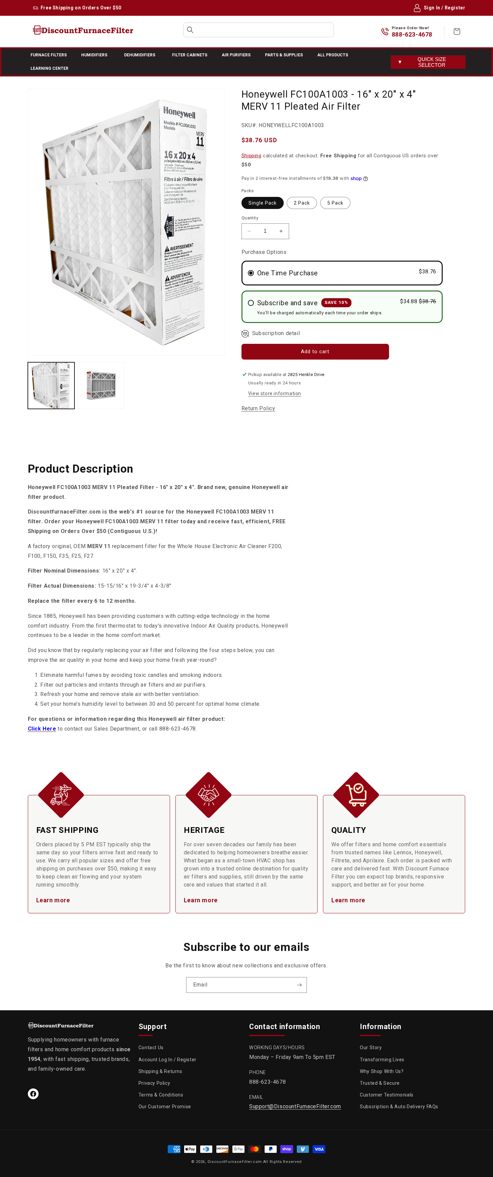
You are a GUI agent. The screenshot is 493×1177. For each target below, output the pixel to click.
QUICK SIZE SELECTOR (421, 62)
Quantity (249, 217)
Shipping (251, 156)
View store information (274, 393)
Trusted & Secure (380, 1083)
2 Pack (302, 203)
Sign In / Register (444, 7)
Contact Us (151, 1047)
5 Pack (335, 203)
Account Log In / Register (168, 1059)
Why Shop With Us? (381, 1071)
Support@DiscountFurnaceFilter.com (295, 1106)
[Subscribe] (299, 985)
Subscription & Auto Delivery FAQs (399, 1106)
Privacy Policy (154, 1083)
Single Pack (263, 203)
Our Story (371, 1047)
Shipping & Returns (160, 1071)
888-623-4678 (412, 34)
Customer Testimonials (387, 1095)
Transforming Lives (382, 1059)
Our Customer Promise (165, 1106)
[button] (258, 29)
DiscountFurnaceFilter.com (235, 1162)
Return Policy (258, 408)
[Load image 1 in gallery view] (51, 385)
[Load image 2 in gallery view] (101, 385)
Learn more (53, 900)
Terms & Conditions (161, 1095)
